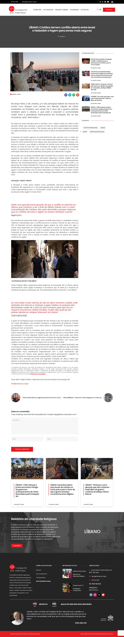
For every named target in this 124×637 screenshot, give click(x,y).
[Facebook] (91, 595)
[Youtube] (103, 595)
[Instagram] (95, 595)
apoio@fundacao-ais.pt (29, 2)
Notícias (62, 36)
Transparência (40, 577)
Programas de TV (78, 585)
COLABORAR (74, 10)
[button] (65, 95)
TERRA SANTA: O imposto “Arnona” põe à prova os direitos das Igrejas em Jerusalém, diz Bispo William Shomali (102, 87)
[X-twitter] (99, 595)
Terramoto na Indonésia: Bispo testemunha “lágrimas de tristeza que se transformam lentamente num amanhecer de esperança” (102, 74)
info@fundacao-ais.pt (19, 384)
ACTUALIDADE (48, 10)
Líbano (85, 132)
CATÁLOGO (85, 10)
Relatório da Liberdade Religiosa (79, 575)
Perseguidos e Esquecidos (77, 589)
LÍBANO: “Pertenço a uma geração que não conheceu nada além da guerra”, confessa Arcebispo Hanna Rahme (97, 489)
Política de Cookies (107, 634)
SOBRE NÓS (37, 10)
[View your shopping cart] (100, 10)
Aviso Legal (84, 634)
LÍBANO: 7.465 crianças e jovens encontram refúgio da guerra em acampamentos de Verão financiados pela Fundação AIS (101, 110)
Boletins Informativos (79, 571)
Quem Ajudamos (41, 574)
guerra (102, 128)
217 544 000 (14, 2)
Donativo (109, 9)
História (38, 570)
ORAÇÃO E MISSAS (61, 10)
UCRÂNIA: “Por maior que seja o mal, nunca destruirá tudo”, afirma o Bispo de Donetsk (102, 98)
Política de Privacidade (94, 634)
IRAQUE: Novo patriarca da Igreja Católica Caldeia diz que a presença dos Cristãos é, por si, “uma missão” (101, 62)
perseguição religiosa (97, 132)
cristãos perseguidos (90, 128)
